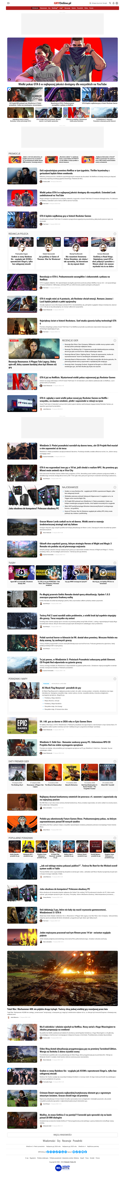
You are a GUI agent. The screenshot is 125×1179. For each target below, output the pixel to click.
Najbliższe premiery (93, 1146)
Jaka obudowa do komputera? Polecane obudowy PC (34, 498)
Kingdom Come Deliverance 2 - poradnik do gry (109, 849)
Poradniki (80, 8)
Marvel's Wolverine (71, 775)
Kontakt (92, 1158)
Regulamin (33, 1158)
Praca (87, 1158)
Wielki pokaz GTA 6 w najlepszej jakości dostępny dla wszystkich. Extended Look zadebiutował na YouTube (62, 62)
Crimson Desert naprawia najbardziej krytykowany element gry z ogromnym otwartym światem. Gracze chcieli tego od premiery (62, 1098)
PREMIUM (35, 8)
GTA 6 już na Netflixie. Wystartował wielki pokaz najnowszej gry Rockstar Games (76, 114)
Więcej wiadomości (62, 1135)
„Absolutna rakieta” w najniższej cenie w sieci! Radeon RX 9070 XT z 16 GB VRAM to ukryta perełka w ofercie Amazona (62, 159)
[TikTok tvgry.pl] (76, 1152)
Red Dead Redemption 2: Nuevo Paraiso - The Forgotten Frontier (89, 776)
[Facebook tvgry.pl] (85, 1152)
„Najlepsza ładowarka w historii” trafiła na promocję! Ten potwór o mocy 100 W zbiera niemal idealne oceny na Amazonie (99, 159)
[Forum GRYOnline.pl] (65, 1152)
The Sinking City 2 (17, 775)
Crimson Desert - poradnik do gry (82, 848)
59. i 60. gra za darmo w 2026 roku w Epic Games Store (62, 726)
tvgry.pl (62, 562)
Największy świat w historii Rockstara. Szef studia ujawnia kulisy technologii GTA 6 (20, 114)
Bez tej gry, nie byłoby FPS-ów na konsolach (103, 574)
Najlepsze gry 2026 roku (53, 1146)
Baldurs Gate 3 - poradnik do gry (69, 848)
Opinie (74, 8)
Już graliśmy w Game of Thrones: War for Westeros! (49, 252)
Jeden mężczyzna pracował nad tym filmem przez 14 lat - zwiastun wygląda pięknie (62, 937)
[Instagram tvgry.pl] (79, 1152)
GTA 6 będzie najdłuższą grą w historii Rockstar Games (100, 96)
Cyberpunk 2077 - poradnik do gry (28, 848)
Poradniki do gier (62, 678)
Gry (49, 8)
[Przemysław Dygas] (9, 99)
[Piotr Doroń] (9, 79)
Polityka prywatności (55, 1158)
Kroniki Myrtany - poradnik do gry (96, 848)
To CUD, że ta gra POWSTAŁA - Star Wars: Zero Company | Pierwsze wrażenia (49, 575)
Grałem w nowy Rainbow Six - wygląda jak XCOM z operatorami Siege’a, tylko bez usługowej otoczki (21, 252)
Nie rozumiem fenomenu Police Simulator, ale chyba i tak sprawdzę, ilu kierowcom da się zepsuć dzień (76, 252)
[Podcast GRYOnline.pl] (59, 1152)
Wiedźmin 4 (82, 1146)
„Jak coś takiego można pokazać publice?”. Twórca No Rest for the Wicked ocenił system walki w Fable (62, 871)
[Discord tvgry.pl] (82, 1152)
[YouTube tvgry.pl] (73, 1152)
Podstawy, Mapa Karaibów (53, 703)
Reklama (76, 1158)
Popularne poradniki (62, 838)
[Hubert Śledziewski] (37, 116)
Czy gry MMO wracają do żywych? (76, 574)
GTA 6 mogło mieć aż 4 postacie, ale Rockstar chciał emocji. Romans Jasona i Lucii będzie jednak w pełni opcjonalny (48, 114)
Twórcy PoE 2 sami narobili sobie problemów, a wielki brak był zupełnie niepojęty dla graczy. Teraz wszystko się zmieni (62, 621)
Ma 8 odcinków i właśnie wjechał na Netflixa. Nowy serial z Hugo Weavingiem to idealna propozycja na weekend (62, 1032)
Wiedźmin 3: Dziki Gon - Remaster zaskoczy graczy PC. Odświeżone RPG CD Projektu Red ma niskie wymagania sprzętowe (62, 748)
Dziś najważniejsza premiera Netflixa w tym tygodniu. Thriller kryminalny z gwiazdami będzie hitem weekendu (62, 176)
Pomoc (98, 1158)
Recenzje (67, 8)
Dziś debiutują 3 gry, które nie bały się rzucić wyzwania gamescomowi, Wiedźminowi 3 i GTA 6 (62, 915)
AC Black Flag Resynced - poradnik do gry (62, 696)
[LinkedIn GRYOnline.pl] (62, 1152)
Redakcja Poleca (62, 233)
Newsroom (43, 8)
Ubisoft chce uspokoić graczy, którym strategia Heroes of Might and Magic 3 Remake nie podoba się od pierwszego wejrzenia (62, 549)
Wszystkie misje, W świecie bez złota (56, 709)
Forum (91, 8)
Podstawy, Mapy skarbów (53, 698)
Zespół (82, 1158)
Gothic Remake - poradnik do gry (15, 848)
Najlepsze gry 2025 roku (69, 1146)
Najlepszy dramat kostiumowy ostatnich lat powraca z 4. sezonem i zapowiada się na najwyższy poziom (62, 802)
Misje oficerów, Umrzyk (52, 701)
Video (86, 8)
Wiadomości (49, 1140)
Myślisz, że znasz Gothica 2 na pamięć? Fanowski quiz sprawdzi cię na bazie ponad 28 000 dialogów (62, 1120)
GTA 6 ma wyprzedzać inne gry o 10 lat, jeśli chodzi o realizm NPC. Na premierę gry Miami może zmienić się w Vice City (62, 473)
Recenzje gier (89, 340)
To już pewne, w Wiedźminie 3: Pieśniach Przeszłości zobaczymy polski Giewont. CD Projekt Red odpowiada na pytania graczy (104, 114)
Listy (60, 8)
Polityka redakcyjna (42, 1158)
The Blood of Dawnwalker (53, 775)
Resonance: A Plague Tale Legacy (35, 776)
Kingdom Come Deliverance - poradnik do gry (42, 849)
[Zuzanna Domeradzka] (93, 116)
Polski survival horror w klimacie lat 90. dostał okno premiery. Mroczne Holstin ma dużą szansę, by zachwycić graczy (62, 643)
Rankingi (54, 8)
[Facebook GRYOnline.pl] (48, 1152)
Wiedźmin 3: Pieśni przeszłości (35, 1146)
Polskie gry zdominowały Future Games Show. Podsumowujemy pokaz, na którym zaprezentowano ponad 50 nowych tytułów (62, 824)
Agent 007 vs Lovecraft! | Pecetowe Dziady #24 (22, 574)
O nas (26, 1158)
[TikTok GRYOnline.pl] (56, 1152)
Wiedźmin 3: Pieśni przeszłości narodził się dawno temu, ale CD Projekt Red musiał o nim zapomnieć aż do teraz (62, 451)
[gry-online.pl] (62, 3)
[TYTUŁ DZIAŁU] (62, 761)
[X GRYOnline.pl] (53, 1152)
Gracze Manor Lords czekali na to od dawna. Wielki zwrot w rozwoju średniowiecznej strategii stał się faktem (62, 527)
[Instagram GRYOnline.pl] (50, 1152)
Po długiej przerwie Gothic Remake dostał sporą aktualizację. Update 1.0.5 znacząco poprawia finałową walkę (62, 599)
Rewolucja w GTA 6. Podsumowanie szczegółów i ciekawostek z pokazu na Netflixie (62, 96)
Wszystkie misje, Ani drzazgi (53, 706)
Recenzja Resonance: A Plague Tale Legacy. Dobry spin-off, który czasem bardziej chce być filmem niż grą (34, 354)
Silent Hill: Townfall (107, 775)
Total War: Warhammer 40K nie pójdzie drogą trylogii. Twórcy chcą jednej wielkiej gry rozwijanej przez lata (62, 984)
